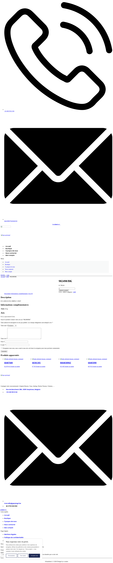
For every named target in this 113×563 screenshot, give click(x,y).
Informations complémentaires (19, 293)
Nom (3, 341)
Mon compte (10, 255)
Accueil (8, 246)
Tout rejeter (23, 555)
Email (2, 550)
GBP (7, 276)
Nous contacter (11, 253)
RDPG (3, 552)
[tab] (7, 294)
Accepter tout (34, 555)
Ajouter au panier (63, 290)
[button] (55, 259)
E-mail (3, 345)
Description (7, 293)
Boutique (9, 249)
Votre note (4, 325)
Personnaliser (11, 555)
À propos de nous (12, 251)
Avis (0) (30, 293)
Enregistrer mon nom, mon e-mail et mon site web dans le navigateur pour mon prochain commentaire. (31, 348)
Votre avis (4, 338)
